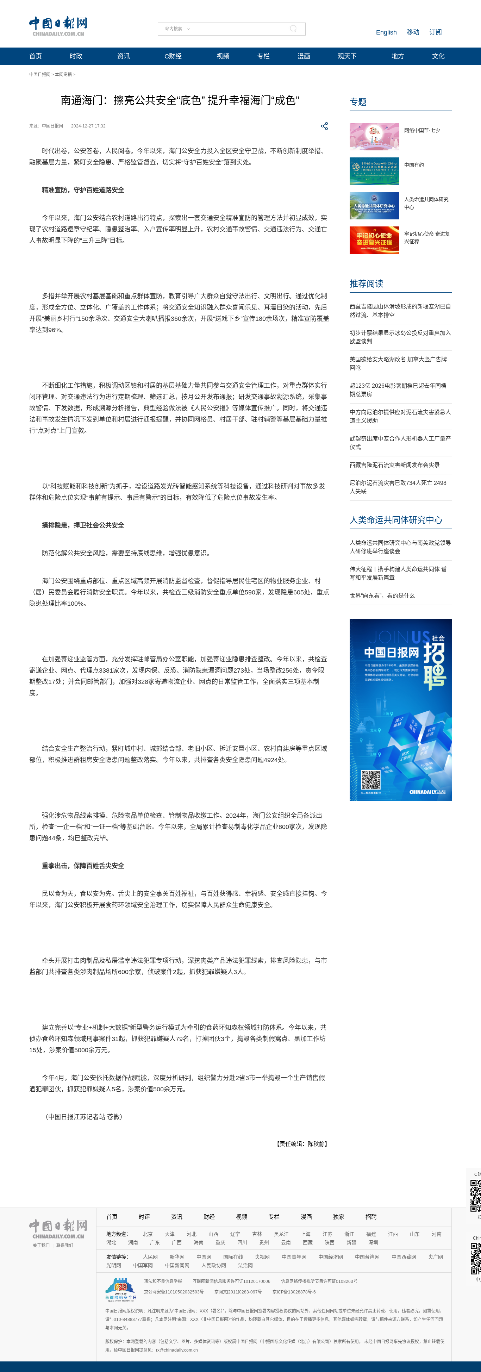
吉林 (257, 1234)
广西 (177, 1242)
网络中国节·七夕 (422, 130)
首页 (35, 56)
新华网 (177, 1257)
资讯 (123, 56)
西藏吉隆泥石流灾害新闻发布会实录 (395, 465)
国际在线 (233, 1257)
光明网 (113, 1265)
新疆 (351, 1242)
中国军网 (143, 1265)
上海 (306, 1234)
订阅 (435, 32)
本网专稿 (63, 74)
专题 (358, 102)
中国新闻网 (177, 1265)
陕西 (330, 1242)
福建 (371, 1234)
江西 (393, 1234)
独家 (338, 1217)
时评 (144, 1217)
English (386, 32)
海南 (199, 1242)
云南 (286, 1242)
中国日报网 (39, 74)
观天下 (347, 56)
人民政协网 (213, 1265)
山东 (415, 1234)
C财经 (173, 56)
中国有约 (414, 165)
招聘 (371, 1217)
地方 (398, 56)
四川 (242, 1242)
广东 (155, 1242)
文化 (438, 56)
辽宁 (235, 1234)
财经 (209, 1217)
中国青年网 (294, 1257)
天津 (170, 1234)
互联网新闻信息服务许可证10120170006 (231, 1281)
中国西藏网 (404, 1257)
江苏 (327, 1234)
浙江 (349, 1234)
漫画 (304, 56)
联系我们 (64, 1245)
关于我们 (41, 1245)
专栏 (263, 56)
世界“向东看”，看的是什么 (382, 596)
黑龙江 (281, 1234)
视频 (223, 56)
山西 (213, 1234)
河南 (437, 1234)
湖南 (133, 1242)
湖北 (111, 1242)
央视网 (262, 1257)
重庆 (220, 1242)
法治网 (245, 1265)
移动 (413, 32)
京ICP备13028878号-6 (294, 1292)
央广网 (435, 1257)
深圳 (373, 1242)
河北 (191, 1234)
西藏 (308, 1242)
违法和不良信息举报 (163, 1281)
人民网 (150, 1257)
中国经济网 (330, 1257)
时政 (76, 56)
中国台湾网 (367, 1257)
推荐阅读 (366, 283)
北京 (148, 1234)
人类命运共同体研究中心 (396, 520)
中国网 (203, 1257)
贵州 (264, 1242)
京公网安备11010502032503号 (174, 1292)
